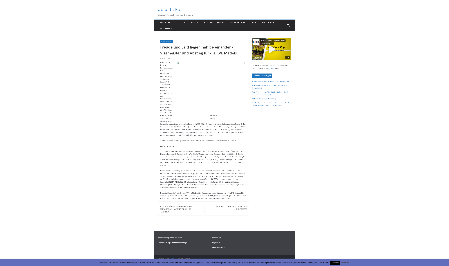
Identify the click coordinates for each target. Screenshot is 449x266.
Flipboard (271, 68)
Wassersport (268, 23)
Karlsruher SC (166, 23)
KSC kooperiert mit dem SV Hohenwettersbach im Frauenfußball (270, 87)
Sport (253, 23)
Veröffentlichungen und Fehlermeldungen (173, 242)
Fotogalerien (166, 28)
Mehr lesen (345, 262)
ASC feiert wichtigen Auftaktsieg (264, 98)
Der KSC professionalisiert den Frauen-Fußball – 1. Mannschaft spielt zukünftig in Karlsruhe (270, 104)
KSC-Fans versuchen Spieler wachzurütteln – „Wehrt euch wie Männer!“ (176, 209)
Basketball (196, 23)
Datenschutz (216, 237)
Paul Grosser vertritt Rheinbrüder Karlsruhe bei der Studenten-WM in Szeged (270, 93)
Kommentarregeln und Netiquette (170, 237)
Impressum (216, 242)
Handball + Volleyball (214, 23)
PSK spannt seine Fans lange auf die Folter (231, 208)
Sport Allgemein (166, 41)
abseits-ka (169, 9)
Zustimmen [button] (335, 262)
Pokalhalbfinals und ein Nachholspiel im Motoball (270, 81)
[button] (174, 22)
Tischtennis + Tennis (238, 23)
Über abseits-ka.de (218, 247)
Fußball (183, 23)
